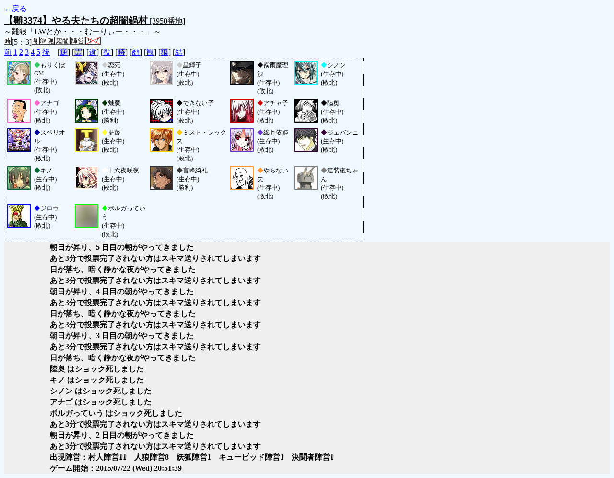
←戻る (15, 8)
